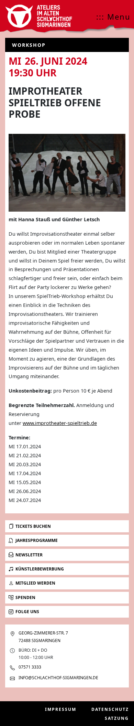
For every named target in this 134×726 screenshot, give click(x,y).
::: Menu (113, 16)
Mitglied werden (35, 583)
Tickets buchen (33, 526)
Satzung (117, 718)
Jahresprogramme (36, 540)
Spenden (25, 597)
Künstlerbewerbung (39, 569)
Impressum (60, 709)
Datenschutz (110, 709)
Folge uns (27, 612)
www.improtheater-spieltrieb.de (60, 423)
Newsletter (29, 555)
